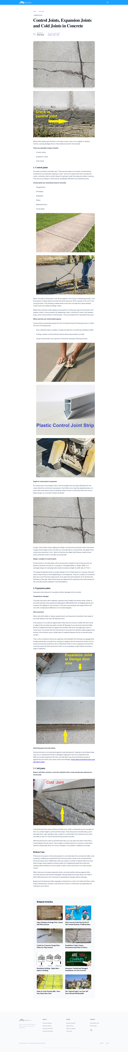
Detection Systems (70, 1028)
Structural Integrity (47, 1023)
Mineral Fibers (69, 1025)
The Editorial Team (94, 1023)
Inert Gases (69, 1031)
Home (34, 11)
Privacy (102, 1043)
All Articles (41, 11)
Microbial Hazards (70, 1023)
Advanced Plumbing (48, 1028)
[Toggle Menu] (107, 2)
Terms (107, 1043)
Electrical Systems (47, 1025)
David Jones (40, 35)
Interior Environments (48, 1031)
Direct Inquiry (93, 1025)
